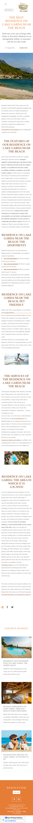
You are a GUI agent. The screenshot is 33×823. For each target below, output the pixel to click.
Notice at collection (9, 821)
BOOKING (9, 10)
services (14, 116)
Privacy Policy (10, 811)
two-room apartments (10, 258)
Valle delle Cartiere (6, 565)
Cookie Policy (18, 811)
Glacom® (18, 813)
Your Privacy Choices (14, 818)
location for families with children (11, 440)
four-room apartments (11, 269)
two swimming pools (18, 418)
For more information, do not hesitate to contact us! (16, 594)
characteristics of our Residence (10, 129)
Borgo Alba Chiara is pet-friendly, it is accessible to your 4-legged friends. (16, 311)
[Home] (23, 7)
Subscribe (16, 792)
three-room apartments (11, 264)
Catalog (24, 811)
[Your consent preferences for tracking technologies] (3, 820)
